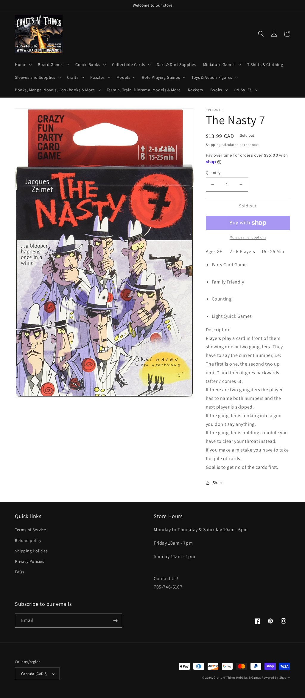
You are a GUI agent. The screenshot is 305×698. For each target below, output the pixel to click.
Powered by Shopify (276, 677)
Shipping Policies (31, 551)
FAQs (19, 571)
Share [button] (218, 482)
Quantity (213, 172)
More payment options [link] (248, 237)
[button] (22, 64)
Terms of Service (30, 529)
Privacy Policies (29, 561)
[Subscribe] (115, 621)
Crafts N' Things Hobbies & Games (238, 677)
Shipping (213, 144)
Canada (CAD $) (34, 673)
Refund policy (28, 540)
